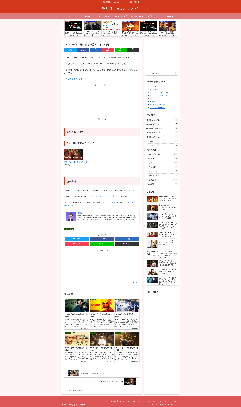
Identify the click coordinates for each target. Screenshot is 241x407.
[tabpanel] (73, 28)
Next (178, 29)
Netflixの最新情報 (162, 124)
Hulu (163, 141)
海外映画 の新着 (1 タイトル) (79, 79)
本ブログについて (165, 401)
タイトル (163, 158)
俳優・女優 (163, 171)
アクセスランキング (124, 401)
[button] (175, 73)
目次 (99, 119)
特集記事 (162, 184)
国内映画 (153, 86)
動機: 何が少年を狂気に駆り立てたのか (75, 163)
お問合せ (175, 401)
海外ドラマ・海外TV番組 (159, 95)
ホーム (107, 401)
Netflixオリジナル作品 (158, 104)
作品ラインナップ (137, 401)
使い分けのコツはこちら (98, 220)
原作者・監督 (163, 175)
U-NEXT (163, 145)
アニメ (152, 98)
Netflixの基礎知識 (162, 119)
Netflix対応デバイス (162, 128)
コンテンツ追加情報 (157, 107)
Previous (63, 29)
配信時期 (163, 167)
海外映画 (153, 89)
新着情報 (114, 401)
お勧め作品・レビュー (162, 154)
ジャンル (163, 162)
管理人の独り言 (162, 149)
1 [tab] (119, 38)
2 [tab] (122, 38)
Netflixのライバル (162, 137)
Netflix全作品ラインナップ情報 (102, 196)
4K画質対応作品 (156, 101)
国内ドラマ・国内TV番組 (159, 92)
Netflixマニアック (162, 132)
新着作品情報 (69, 229)
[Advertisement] (102, 99)
